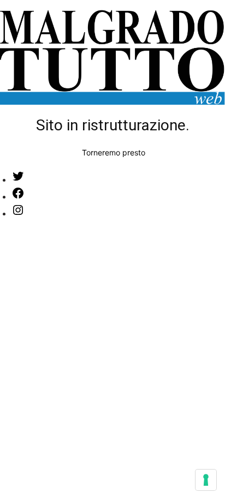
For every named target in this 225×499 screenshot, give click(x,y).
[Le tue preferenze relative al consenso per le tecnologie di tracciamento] (206, 480)
